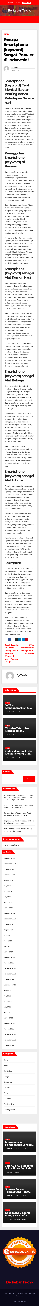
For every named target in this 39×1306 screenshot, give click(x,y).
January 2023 (9, 963)
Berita (6, 1060)
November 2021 (10, 1040)
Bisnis (6, 1066)
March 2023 (8, 952)
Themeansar (19, 1296)
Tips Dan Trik (9, 1104)
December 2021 (10, 1034)
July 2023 (7, 935)
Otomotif (7, 1088)
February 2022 (9, 1023)
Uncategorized (9, 1110)
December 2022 (10, 968)
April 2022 (8, 1012)
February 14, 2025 (13, 1172)
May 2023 (7, 946)
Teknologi (7, 1099)
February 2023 (9, 957)
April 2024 (8, 902)
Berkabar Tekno (19, 10)
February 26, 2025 (13, 1148)
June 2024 (8, 891)
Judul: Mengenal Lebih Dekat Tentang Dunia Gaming (19, 754)
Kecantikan (8, 1082)
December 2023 (10, 919)
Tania (16, 68)
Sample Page (22, 1301)
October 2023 (9, 924)
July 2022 (7, 996)
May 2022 (7, 1007)
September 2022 (10, 985)
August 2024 (8, 880)
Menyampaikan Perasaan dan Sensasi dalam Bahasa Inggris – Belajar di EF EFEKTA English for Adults (18, 797)
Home (14, 1301)
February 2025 (9, 858)
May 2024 (7, 897)
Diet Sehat (8, 1071)
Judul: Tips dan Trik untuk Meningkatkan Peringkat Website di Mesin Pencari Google (12, 653)
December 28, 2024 (13, 1219)
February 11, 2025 (13, 1195)
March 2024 (8, 908)
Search (6, 772)
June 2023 (8, 941)
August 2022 (8, 990)
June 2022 (8, 1001)
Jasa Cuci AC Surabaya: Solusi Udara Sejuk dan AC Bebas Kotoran (19, 1168)
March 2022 (8, 1018)
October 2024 (9, 869)
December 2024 (10, 864)
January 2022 (9, 1029)
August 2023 (8, 930)
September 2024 (10, 875)
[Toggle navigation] (21, 19)
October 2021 (9, 1045)
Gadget (6, 1077)
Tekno (6, 34)
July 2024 (7, 886)
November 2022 (10, 974)
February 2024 (9, 913)
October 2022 (9, 979)
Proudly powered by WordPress (13, 1293)
